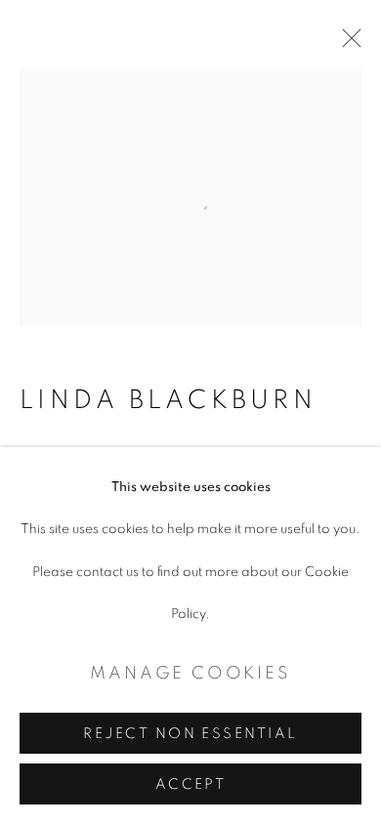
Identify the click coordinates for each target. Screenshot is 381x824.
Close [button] (346, 44)
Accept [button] (191, 784)
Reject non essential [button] (190, 733)
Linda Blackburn (168, 400)
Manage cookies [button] (190, 673)
